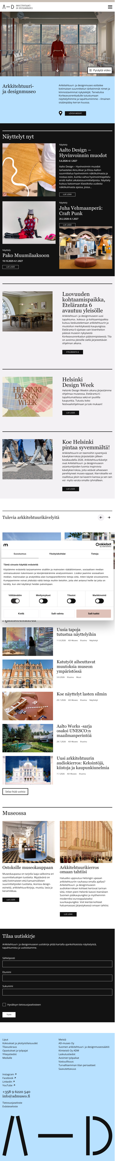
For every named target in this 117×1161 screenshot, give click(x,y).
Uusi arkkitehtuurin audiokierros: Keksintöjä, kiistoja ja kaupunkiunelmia (83, 763)
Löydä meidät (75, 113)
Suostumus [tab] (20, 554)
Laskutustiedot (67, 1054)
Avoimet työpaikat (69, 1058)
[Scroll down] (57, 70)
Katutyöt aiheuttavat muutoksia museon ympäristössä (76, 666)
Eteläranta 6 (72, 352)
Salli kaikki (93, 613)
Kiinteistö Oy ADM (69, 1050)
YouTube (7, 1085)
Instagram (8, 1074)
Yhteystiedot (9, 1054)
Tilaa (9, 1014)
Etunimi (6, 972)
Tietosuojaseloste (12, 1102)
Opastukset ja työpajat (15, 1050)
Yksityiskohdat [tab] (57, 554)
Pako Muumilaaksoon (25, 255)
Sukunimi (7, 986)
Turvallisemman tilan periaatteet (77, 1065)
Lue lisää (67, 194)
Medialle (7, 1058)
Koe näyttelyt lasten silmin (82, 694)
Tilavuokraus (9, 1047)
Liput (5, 1039)
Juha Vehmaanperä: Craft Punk (81, 210)
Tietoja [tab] (95, 554)
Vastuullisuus (66, 1061)
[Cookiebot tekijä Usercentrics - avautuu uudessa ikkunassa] (98, 545)
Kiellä (21, 613)
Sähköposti (8, 958)
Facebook (7, 1078)
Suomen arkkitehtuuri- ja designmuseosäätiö (84, 1047)
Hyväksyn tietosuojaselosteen (24, 1004)
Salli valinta (57, 613)
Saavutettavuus (67, 1069)
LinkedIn (7, 1081)
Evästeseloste (10, 1106)
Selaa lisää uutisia (15, 791)
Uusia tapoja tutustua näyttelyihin (76, 632)
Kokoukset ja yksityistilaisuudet (20, 1043)
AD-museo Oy (66, 1043)
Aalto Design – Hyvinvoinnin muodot (83, 152)
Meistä (62, 1039)
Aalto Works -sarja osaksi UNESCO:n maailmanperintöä (74, 731)
